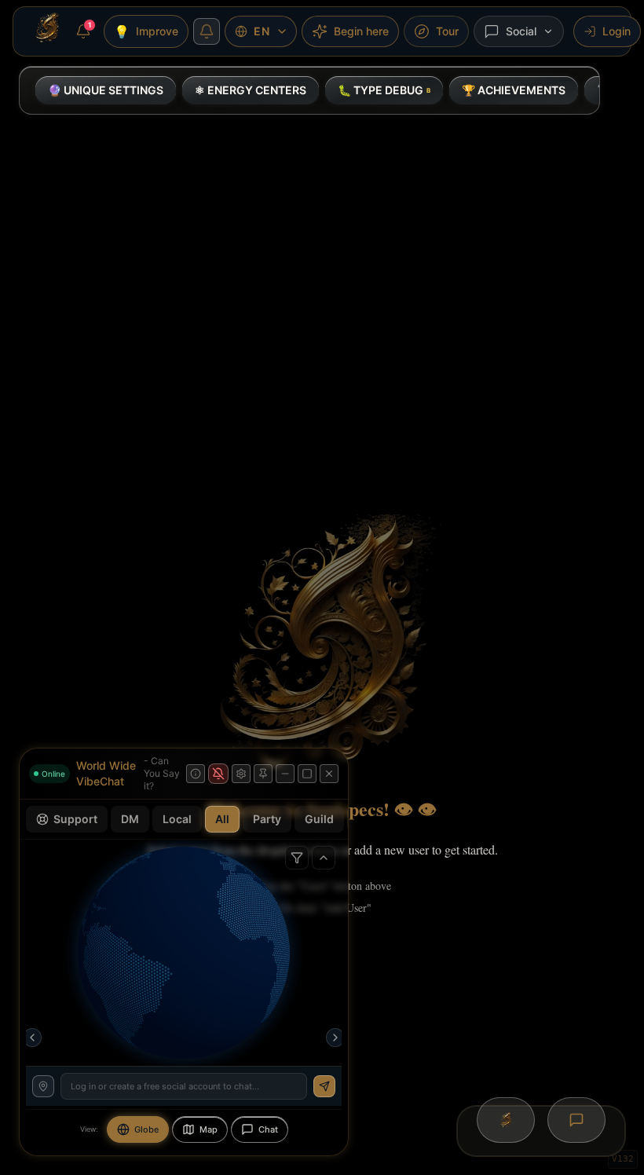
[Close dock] (329, 773)
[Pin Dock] (263, 773)
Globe (146, 1129)
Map (208, 1129)
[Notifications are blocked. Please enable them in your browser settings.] (218, 773)
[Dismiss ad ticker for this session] (315, 1034)
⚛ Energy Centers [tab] (250, 90)
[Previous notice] (32, 1037)
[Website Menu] (47, 28)
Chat (268, 1129)
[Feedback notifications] (206, 31)
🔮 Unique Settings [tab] (105, 90)
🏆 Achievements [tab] (513, 90)
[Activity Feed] (323, 857)
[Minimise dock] (285, 773)
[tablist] (309, 90)
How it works (249, 1034)
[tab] (384, 90)
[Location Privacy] (43, 1086)
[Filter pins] (297, 857)
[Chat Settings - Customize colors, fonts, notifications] (241, 773)
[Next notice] (335, 1037)
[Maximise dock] (307, 773)
